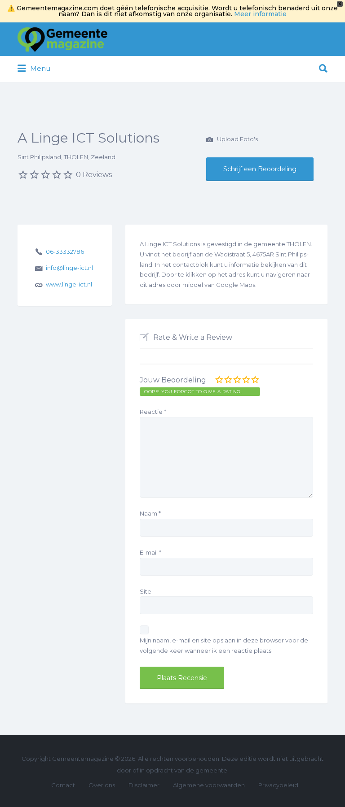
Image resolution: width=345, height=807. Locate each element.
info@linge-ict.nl (69, 267)
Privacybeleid (278, 785)
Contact (63, 785)
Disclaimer (143, 785)
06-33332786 (65, 251)
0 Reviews (94, 174)
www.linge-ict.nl (69, 284)
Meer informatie (260, 14)
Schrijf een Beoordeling (259, 169)
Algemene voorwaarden (209, 785)
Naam (150, 513)
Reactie (153, 411)
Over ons (101, 785)
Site (145, 591)
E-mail (150, 552)
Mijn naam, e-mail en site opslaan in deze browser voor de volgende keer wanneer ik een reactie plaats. (224, 645)
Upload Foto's (237, 139)
